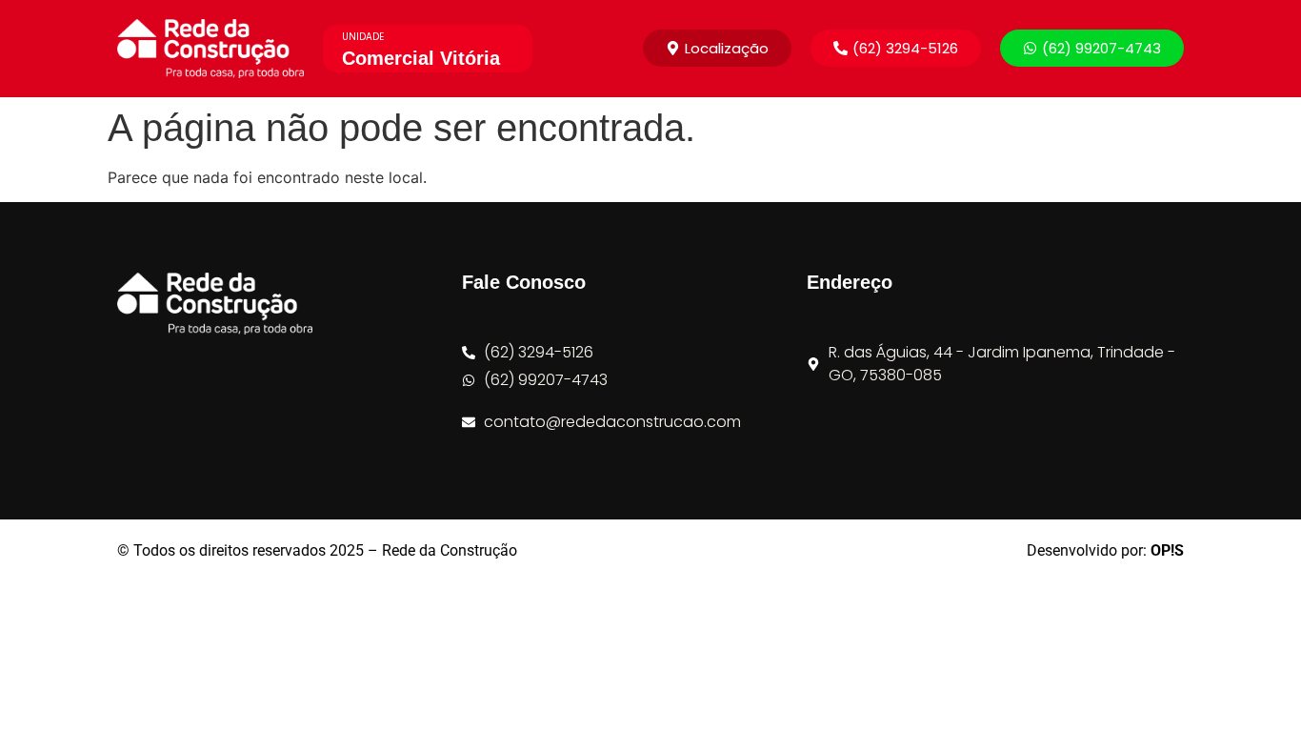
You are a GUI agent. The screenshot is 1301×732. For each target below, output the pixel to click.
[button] (896, 48)
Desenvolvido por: (1105, 550)
